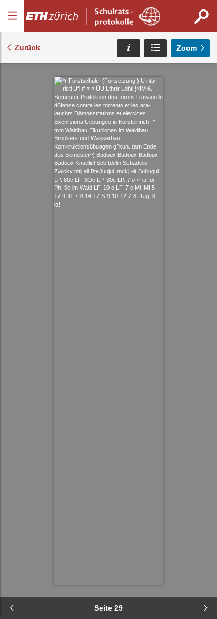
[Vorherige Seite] (11, 608)
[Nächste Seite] (205, 608)
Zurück (27, 47)
